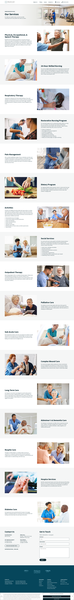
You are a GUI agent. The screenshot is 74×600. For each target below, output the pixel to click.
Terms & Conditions (51, 585)
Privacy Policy (49, 584)
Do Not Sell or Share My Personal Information (56, 593)
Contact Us (41, 585)
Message (41, 546)
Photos (40, 582)
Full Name (42, 536)
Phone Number (42, 541)
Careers (40, 584)
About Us (41, 581)
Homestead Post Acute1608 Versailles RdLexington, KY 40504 (9, 582)
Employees (49, 581)
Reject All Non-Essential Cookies (56, 596)
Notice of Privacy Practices (52, 582)
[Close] (72, 596)
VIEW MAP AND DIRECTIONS (11, 545)
